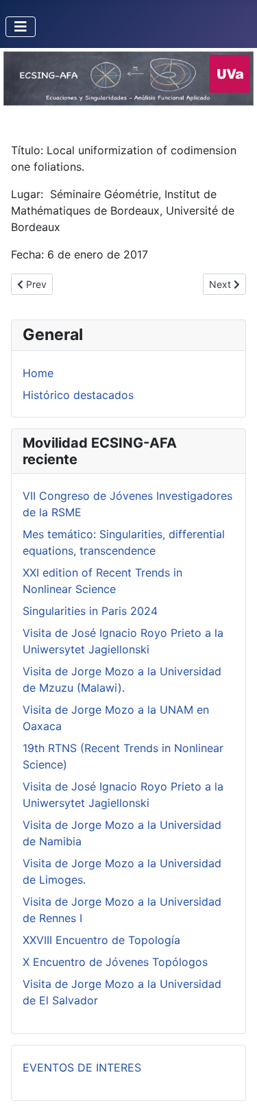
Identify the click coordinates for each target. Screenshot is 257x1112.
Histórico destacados (78, 395)
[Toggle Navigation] (20, 26)
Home (38, 373)
